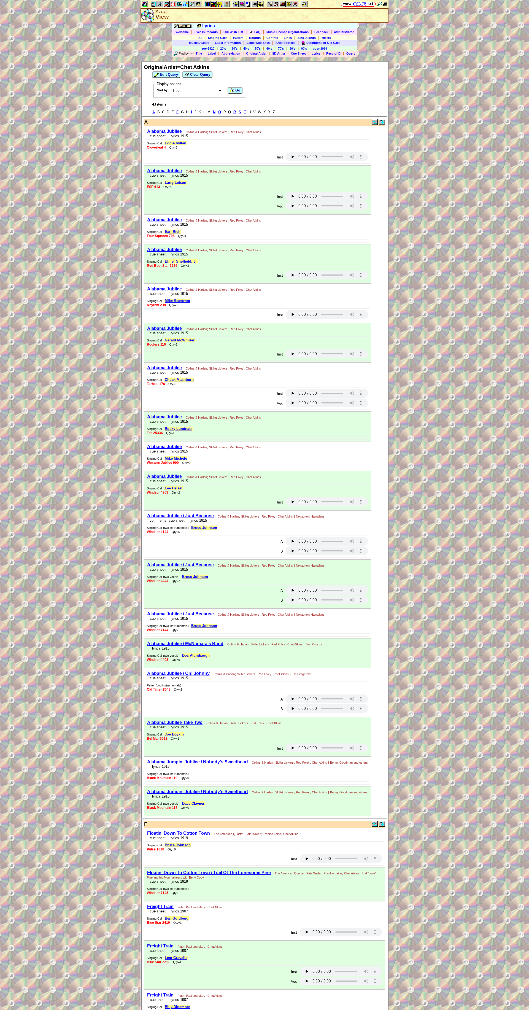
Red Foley (237, 132)
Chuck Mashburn (179, 380)
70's (281, 48)
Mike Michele (176, 458)
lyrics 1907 (178, 911)
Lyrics (316, 53)
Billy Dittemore (177, 1007)
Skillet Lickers (218, 132)
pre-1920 (208, 48)
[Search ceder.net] (379, 4)
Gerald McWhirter (180, 340)
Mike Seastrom (177, 301)
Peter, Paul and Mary (191, 907)
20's (223, 48)
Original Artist (256, 53)
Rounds (255, 37)
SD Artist (278, 53)
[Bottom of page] (382, 124)
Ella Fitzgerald (301, 674)
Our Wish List (233, 32)
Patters (238, 37)
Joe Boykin (174, 734)
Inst (280, 157)
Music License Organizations (287, 32)
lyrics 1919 (178, 838)
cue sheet (158, 136)
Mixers (326, 37)
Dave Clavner (193, 803)
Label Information (228, 42)
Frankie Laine (272, 834)
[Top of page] (375, 124)
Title (199, 53)
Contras (272, 37)
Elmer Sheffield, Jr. (181, 261)
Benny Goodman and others (349, 762)
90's (304, 48)
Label (212, 53)
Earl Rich (172, 232)
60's (269, 48)
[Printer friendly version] (385, 4)
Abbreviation (231, 53)
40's (246, 48)
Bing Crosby (314, 644)
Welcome (182, 32)
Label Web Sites (258, 42)
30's (234, 48)
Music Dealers (199, 42)
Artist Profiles (285, 42)
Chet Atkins (253, 132)
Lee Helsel (173, 488)
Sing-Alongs (307, 37)
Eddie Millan (175, 143)
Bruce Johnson (204, 528)
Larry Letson (175, 183)
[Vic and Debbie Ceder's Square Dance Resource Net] (358, 4)
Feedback (321, 32)
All (200, 37)
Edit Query (168, 74)
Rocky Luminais (178, 429)
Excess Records (206, 32)
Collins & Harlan (196, 132)
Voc (280, 206)
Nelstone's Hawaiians (310, 516)
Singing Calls (217, 37)
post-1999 (320, 48)
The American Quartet (228, 834)
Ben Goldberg (176, 918)
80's (292, 48)
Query (350, 53)
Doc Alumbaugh (196, 655)
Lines (288, 37)
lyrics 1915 (178, 136)
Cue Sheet (298, 53)
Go (237, 90)
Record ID (333, 53)
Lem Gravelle (176, 958)
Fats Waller (253, 834)
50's (258, 48)
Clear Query (199, 74)
